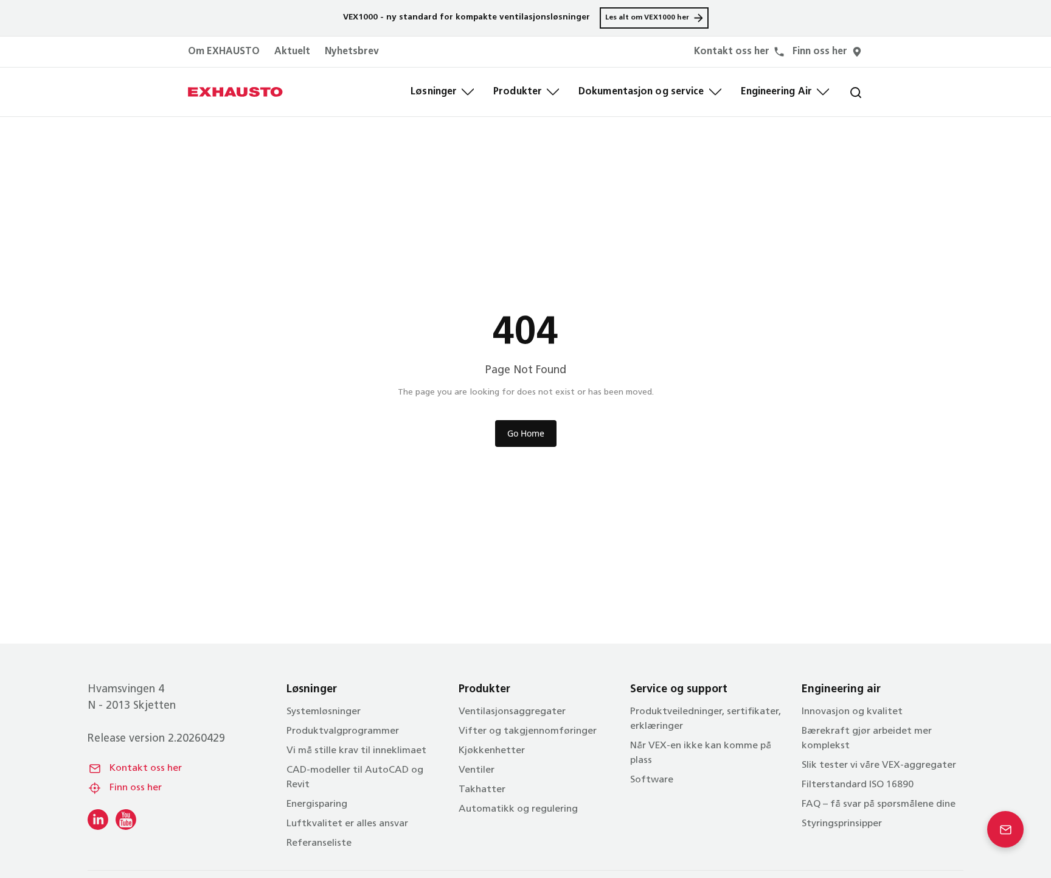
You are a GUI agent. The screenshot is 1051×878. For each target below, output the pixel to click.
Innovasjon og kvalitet (852, 712)
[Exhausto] (235, 92)
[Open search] (846, 92)
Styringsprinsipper (842, 824)
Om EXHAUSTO (224, 52)
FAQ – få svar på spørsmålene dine (879, 804)
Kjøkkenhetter (492, 751)
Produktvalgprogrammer (342, 731)
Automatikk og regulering (518, 809)
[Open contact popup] (1005, 829)
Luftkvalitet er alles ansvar (347, 824)
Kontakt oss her (145, 768)
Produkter (517, 92)
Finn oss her (135, 788)
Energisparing (316, 804)
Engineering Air (777, 92)
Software (651, 780)
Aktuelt (292, 52)
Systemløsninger (323, 712)
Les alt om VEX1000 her (647, 17)
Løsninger (434, 92)
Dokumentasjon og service (641, 92)
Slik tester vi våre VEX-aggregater (879, 765)
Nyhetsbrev (352, 52)
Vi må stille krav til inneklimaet (356, 751)
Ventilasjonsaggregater (512, 712)
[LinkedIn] (98, 819)
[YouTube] (126, 819)
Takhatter (482, 790)
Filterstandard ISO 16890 (858, 785)
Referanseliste (319, 843)
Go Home (525, 433)
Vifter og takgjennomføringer (528, 731)
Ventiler (476, 770)
